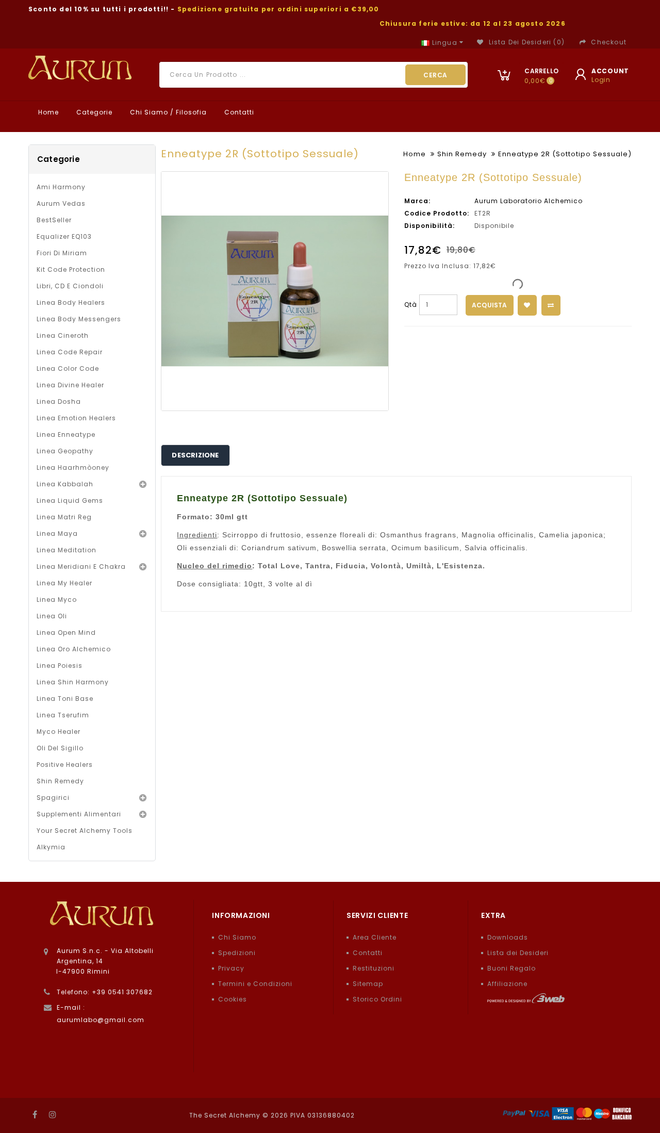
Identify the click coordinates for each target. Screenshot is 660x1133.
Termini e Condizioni (255, 983)
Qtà (410, 304)
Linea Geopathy (65, 451)
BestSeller (54, 220)
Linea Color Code (68, 368)
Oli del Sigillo (60, 748)
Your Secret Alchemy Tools (85, 830)
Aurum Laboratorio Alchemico (528, 200)
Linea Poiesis (59, 665)
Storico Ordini (377, 999)
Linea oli (52, 616)
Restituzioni (373, 968)
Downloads (507, 937)
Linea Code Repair (70, 352)
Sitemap (368, 983)
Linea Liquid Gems (70, 500)
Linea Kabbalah (65, 484)
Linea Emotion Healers (76, 418)
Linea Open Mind (66, 632)
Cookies (232, 999)
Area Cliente (375, 937)
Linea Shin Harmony (73, 682)
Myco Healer (58, 731)
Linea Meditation (66, 550)
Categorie (93, 112)
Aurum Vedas (61, 203)
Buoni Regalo (511, 968)
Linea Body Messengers (79, 319)
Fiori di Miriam (62, 253)
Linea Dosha (59, 401)
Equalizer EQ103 (64, 236)
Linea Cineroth (63, 335)
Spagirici (53, 797)
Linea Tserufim (63, 715)
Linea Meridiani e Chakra (81, 566)
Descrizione (195, 455)
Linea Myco (57, 599)
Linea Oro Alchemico (74, 649)
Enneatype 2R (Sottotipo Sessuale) (565, 154)
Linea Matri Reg (64, 517)
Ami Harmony (61, 187)
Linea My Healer (64, 583)
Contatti (238, 112)
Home (47, 112)
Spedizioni (237, 952)
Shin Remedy (60, 781)
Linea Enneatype (66, 434)
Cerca (435, 75)
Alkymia (51, 847)
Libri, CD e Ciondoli (70, 286)
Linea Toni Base (65, 698)
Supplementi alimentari (79, 814)
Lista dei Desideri (518, 952)
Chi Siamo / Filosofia (167, 112)
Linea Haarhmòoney (73, 467)
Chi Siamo (237, 937)
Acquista (489, 305)
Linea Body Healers (71, 302)
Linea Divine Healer (70, 385)
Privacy (231, 968)
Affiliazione (507, 983)
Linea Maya (57, 533)
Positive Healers (65, 764)
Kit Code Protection (71, 269)
